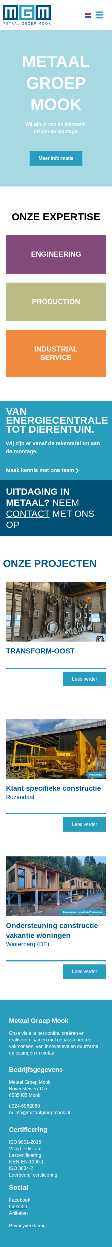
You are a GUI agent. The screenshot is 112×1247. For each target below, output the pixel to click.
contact (28, 513)
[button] (99, 15)
